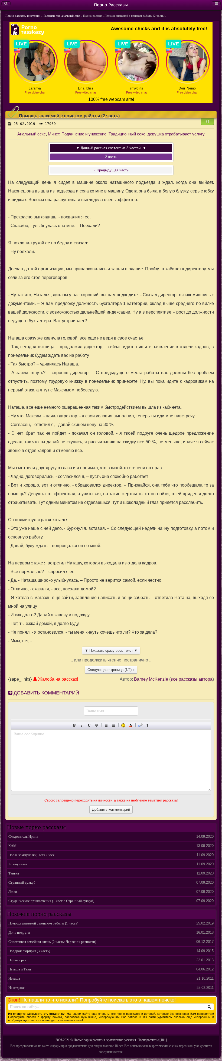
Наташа (14, 978)
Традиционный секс (127, 134)
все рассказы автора (192, 679)
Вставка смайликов (123, 725)
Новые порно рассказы (89, 1040)
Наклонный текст (82, 725)
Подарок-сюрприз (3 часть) (29, 951)
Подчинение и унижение (83, 134)
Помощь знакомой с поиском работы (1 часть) (43, 923)
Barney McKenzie (151, 679)
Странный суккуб (21, 882)
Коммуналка (17, 864)
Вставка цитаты (140, 725)
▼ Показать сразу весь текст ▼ (111, 650)
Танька (13, 873)
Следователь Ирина (23, 836)
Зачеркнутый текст (96, 725)
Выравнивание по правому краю (113, 725)
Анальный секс (31, 134)
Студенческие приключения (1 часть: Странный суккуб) (51, 901)
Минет (53, 134)
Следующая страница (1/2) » (111, 670)
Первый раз (17, 960)
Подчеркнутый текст (89, 725)
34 (207, 121)
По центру (106, 725)
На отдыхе (16, 988)
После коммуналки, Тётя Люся (31, 855)
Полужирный (74, 725)
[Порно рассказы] (111, 4)
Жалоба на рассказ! (57, 679)
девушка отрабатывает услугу (176, 134)
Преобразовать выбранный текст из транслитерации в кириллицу (148, 725)
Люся (12, 892)
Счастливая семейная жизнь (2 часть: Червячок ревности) (52, 942)
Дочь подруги (19, 932)
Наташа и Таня (19, 969)
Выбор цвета (131, 725)
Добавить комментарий (45, 693)
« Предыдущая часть (111, 170)
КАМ (12, 846)
